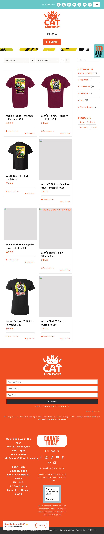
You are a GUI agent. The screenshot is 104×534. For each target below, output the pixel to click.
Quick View (31, 133)
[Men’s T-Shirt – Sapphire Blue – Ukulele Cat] (20, 224)
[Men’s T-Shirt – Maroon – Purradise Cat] (20, 91)
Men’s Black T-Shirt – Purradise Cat (53, 323)
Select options (13, 131)
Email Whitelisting (83, 530)
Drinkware (85, 86)
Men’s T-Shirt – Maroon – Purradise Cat (19, 117)
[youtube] (74, 5)
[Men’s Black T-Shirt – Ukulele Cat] (55, 228)
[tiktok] (69, 5)
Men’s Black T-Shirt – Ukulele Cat (53, 254)
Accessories (86, 73)
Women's (83, 127)
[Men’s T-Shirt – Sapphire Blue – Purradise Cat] (55, 159)
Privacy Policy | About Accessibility (60, 530)
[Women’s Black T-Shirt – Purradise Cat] (20, 296)
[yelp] (79, 5)
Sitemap (94, 530)
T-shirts (91, 122)
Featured (84, 93)
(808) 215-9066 (48, 4)
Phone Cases (86, 107)
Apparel (84, 79)
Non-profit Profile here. (52, 515)
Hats (82, 100)
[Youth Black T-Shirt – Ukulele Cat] (20, 155)
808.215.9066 (19, 454)
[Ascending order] (32, 60)
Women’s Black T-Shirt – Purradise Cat (20, 323)
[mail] (90, 5)
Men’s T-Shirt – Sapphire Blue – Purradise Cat (55, 186)
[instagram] (64, 5)
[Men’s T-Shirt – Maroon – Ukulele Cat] (55, 91)
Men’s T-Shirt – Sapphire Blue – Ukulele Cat (20, 246)
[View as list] (67, 60)
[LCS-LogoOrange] (52, 12)
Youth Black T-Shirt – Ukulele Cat (18, 177)
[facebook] (59, 5)
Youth (94, 127)
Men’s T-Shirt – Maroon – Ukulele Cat (54, 117)
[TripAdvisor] (85, 5)
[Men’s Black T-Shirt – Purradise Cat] (55, 296)
